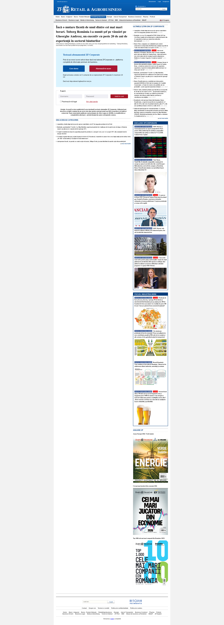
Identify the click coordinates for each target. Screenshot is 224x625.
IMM (116, 20)
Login (159, 1)
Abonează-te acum (103, 69)
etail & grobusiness (96, 9)
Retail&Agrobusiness (98, 17)
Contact (84, 608)
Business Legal (74, 20)
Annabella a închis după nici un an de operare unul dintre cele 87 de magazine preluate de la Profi (84, 124)
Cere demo (73, 69)
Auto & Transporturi (120, 17)
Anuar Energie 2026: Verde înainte (143, 434)
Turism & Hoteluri (101, 20)
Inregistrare (166, 1)
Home (58, 17)
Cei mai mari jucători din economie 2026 (145, 486)
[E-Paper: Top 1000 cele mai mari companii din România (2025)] (150, 587)
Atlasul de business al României (129, 20)
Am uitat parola (92, 102)
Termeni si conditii (103, 608)
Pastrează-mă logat (69, 102)
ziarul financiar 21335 (63, 9)
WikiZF (144, 20)
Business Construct (135, 17)
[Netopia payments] (136, 603)
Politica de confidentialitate (119, 608)
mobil (112, 619)
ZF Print (111, 20)
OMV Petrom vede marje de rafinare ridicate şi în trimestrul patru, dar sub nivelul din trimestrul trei (149, 230)
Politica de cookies (136, 608)
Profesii (152, 17)
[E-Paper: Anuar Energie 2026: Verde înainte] (150, 482)
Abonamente (152, 1)
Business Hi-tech (61, 20)
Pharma (145, 17)
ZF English (165, 20)
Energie (109, 17)
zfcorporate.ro (142, 6)
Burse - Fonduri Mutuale (82, 17)
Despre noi (92, 608)
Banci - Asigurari (66, 17)
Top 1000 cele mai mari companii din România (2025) (149, 538)
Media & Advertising (87, 20)
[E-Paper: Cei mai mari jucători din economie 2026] (150, 534)
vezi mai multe (126, 143)
